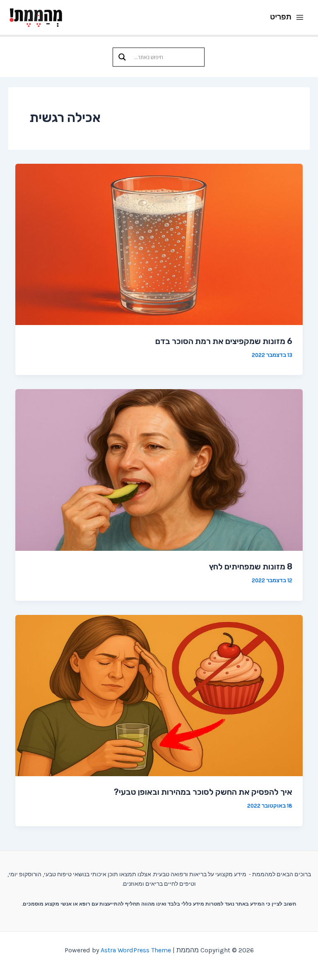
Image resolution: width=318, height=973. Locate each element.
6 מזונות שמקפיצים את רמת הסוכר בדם (223, 341)
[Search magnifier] (122, 57)
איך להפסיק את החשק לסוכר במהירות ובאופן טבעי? (203, 792)
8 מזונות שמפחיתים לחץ (250, 566)
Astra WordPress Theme (136, 950)
